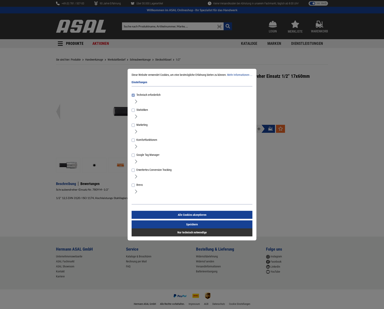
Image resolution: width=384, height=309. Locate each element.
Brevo (139, 184)
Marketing (142, 124)
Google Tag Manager (147, 154)
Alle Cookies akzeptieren (192, 214)
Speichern (192, 224)
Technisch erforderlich (148, 94)
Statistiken (142, 109)
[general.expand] (136, 101)
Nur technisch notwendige (192, 232)
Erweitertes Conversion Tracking (154, 169)
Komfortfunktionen (146, 139)
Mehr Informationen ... (239, 74)
